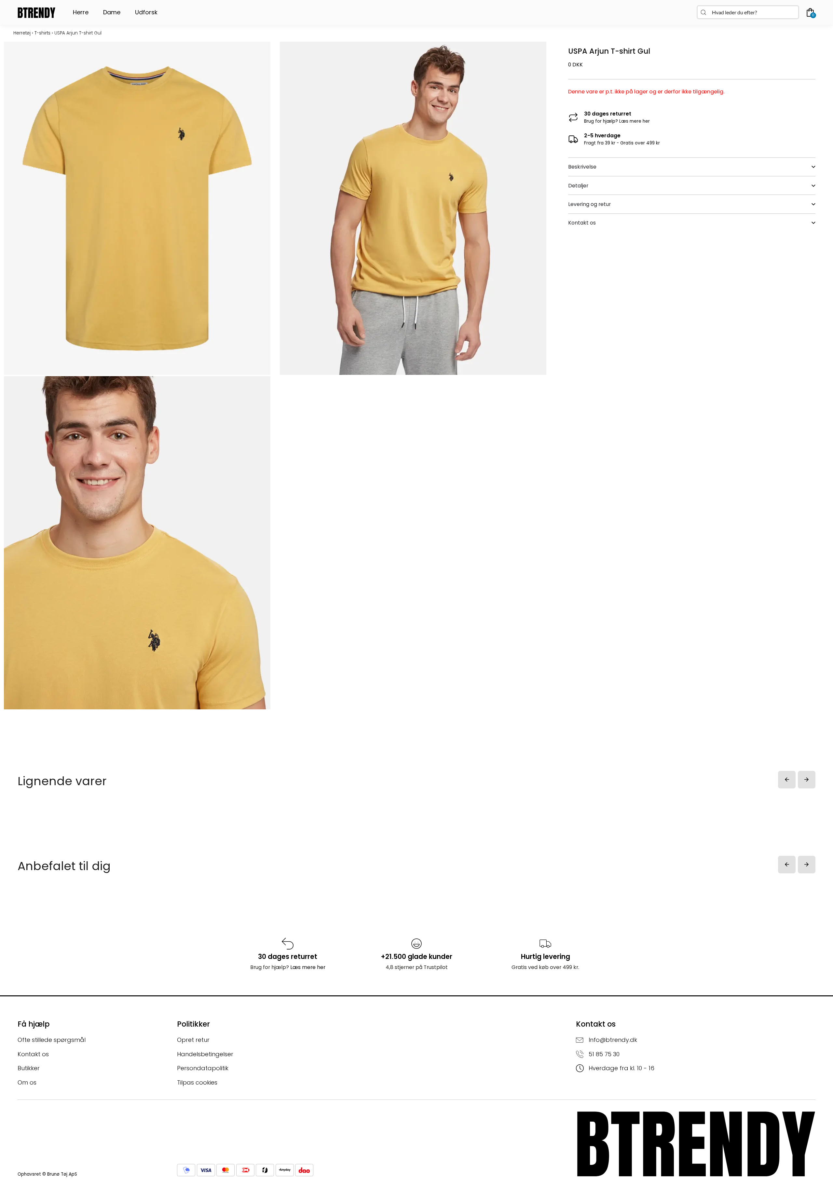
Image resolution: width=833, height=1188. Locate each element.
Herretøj (22, 33)
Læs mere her (634, 121)
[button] (787, 779)
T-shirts (42, 33)
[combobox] (748, 12)
